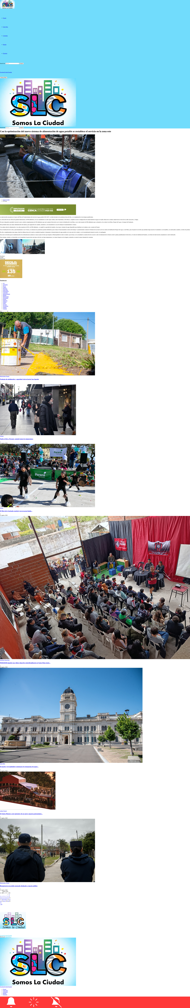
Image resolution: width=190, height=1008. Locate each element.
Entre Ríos (5, 27)
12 (3, 897)
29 (8, 901)
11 (2, 897)
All (3, 283)
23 (9, 899)
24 (0, 901)
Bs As (4, 286)
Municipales (6, 296)
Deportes (5, 53)
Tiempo (5, 307)
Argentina (5, 35)
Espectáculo (6, 291)
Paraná (4, 18)
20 (5, 899)
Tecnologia (5, 306)
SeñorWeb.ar (8, 937)
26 (3, 901)
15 (8, 897)
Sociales (5, 304)
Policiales (5, 300)
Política (4, 302)
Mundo (4, 44)
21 (6, 899)
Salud (4, 303)
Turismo (5, 308)
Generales (5, 292)
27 (5, 901)
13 (5, 897)
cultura (4, 287)
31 (0, 902)
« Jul (1, 904)
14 (6, 897)
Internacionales (6, 294)
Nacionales (5, 298)
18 (2, 899)
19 (3, 899)
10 (0, 897)
